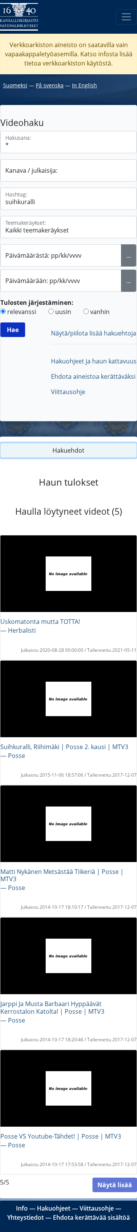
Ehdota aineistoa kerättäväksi (93, 376)
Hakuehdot (68, 450)
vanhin (100, 312)
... (128, 255)
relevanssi (21, 312)
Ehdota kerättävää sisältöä (91, 1217)
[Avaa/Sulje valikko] (126, 17)
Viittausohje (68, 392)
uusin (63, 312)
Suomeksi (15, 85)
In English (84, 85)
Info (22, 1208)
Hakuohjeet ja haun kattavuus (94, 361)
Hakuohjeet (53, 1208)
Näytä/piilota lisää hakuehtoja (93, 333)
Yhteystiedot (25, 1217)
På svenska (50, 85)
